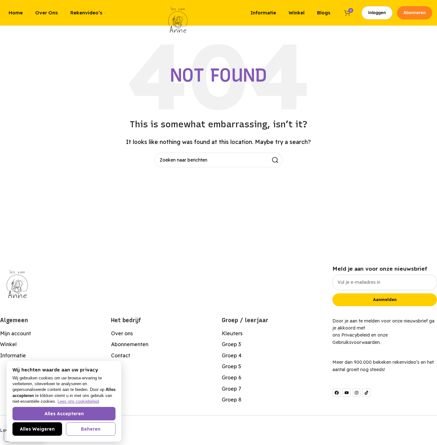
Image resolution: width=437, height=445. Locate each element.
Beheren (90, 429)
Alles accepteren (64, 414)
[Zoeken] (275, 160)
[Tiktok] (366, 392)
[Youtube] (346, 392)
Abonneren (414, 12)
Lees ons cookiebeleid (78, 401)
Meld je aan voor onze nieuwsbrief (379, 268)
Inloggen (377, 12)
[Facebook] (336, 392)
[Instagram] (356, 392)
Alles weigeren (37, 429)
